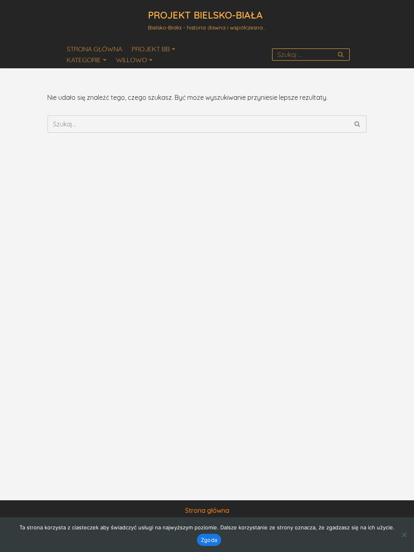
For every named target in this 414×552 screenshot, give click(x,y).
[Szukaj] (341, 54)
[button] (173, 49)
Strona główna (207, 510)
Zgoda (209, 540)
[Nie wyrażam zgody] (404, 535)
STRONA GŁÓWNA (94, 49)
